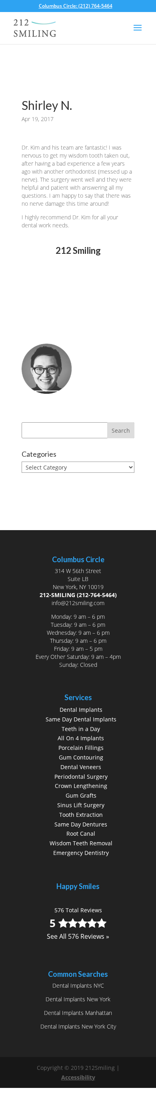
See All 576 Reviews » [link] (78, 296)
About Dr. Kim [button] (56, 403)
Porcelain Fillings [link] (81, 747)
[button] (137, 33)
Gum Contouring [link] (81, 757)
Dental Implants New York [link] (78, 999)
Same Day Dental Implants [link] (81, 719)
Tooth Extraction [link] (81, 814)
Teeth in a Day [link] (81, 729)
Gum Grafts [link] (81, 795)
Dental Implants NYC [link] (78, 985)
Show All (40, 482)
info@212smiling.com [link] (78, 603)
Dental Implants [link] (81, 709)
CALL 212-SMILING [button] (64, 323)
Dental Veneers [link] (80, 767)
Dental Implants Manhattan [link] (78, 1013)
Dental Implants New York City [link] (78, 1026)
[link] (78, 5)
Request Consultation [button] (70, 336)
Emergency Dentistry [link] (81, 853)
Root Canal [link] (80, 833)
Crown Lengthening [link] (81, 786)
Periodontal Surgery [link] (81, 776)
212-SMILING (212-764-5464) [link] (78, 595)
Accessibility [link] (78, 1077)
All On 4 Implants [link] (81, 738)
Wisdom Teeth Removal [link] (81, 843)
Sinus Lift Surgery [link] (80, 805)
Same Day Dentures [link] (80, 824)
